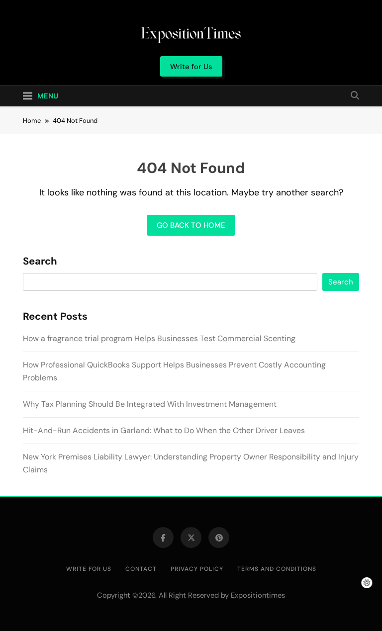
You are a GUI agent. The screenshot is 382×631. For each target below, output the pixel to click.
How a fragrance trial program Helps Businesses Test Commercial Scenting (159, 338)
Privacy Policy (197, 569)
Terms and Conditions (276, 569)
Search (40, 262)
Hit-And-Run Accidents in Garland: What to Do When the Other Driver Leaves (164, 430)
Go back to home (191, 225)
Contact (141, 569)
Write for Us (88, 569)
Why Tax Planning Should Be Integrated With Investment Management (150, 404)
